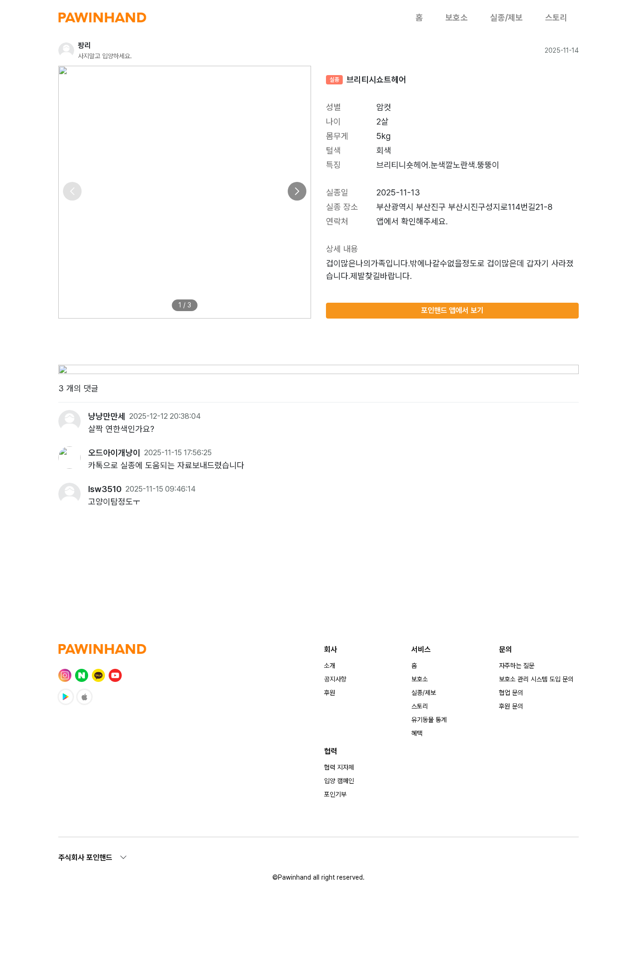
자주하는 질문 (516, 665)
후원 (329, 692)
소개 (329, 665)
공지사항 (335, 679)
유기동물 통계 (429, 719)
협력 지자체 (339, 767)
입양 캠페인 (339, 781)
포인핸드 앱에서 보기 (452, 310)
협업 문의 (511, 692)
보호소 (456, 17)
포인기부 (335, 794)
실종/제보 (506, 17)
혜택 (416, 733)
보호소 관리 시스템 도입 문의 (536, 679)
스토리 (556, 17)
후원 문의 (511, 706)
